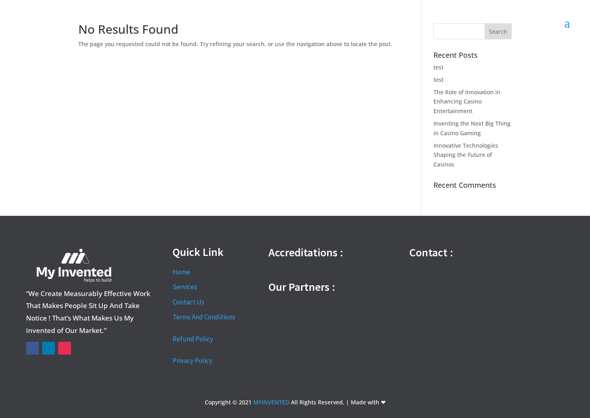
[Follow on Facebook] (32, 348)
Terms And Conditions (204, 316)
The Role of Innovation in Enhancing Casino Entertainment (466, 101)
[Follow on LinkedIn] (48, 348)
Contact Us (188, 302)
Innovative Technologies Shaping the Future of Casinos (465, 155)
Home (181, 272)
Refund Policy (193, 339)
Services (185, 286)
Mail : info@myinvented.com (449, 306)
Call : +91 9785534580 (439, 271)
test (438, 67)
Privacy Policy (192, 360)
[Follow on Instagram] (64, 348)
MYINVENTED (271, 402)
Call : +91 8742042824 (439, 288)
